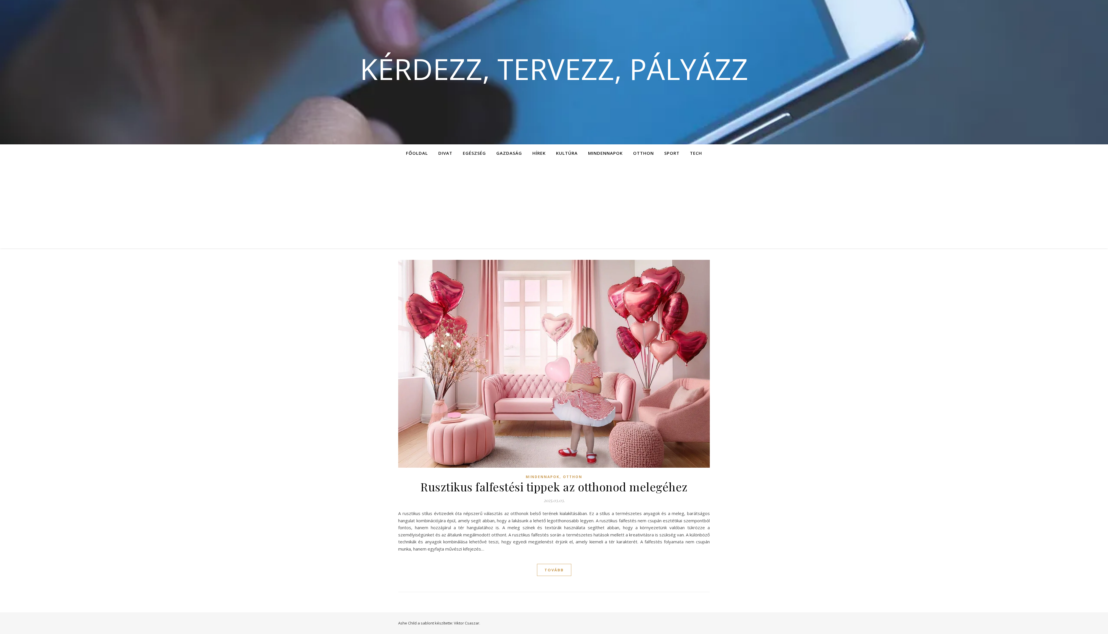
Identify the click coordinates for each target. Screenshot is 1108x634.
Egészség (474, 153)
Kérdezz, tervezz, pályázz (554, 68)
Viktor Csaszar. (467, 623)
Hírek (539, 153)
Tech (696, 153)
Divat (445, 153)
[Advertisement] (554, 205)
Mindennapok (605, 153)
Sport (672, 153)
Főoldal (417, 153)
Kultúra (567, 153)
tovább (554, 570)
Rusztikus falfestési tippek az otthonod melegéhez (554, 486)
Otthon (643, 153)
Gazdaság (509, 153)
